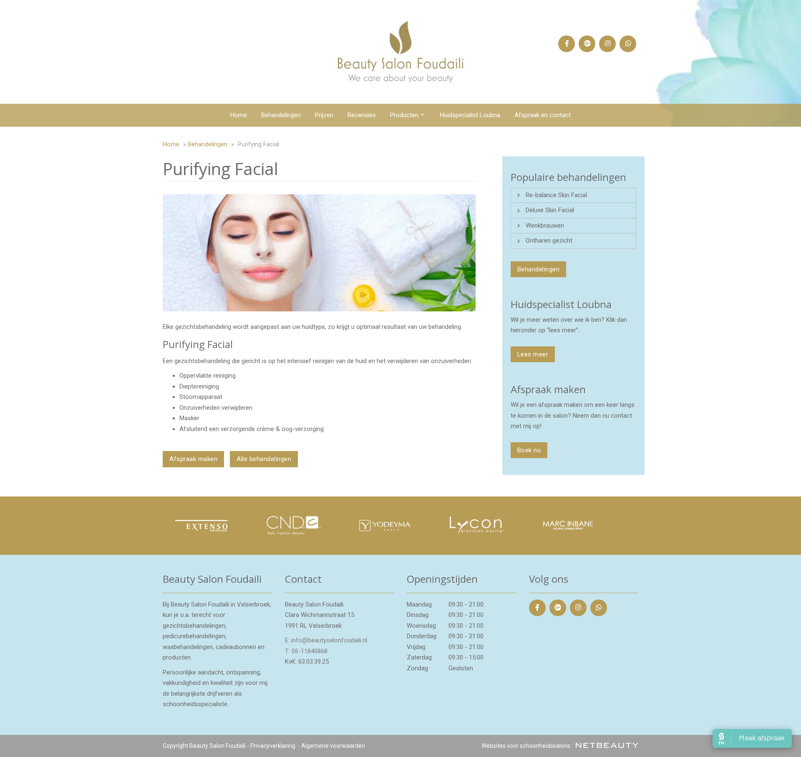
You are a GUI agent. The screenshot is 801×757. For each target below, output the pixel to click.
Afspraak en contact (542, 115)
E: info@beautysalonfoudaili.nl (326, 640)
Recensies (362, 115)
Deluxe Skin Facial (550, 210)
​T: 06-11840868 (306, 651)
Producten (404, 115)
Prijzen (324, 115)
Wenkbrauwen (545, 225)
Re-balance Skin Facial (556, 195)
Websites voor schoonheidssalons (526, 745)
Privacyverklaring (272, 745)
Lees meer (533, 354)
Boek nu (529, 450)
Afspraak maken (193, 459)
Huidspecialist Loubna (470, 115)
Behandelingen (281, 115)
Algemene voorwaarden (333, 745)
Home (238, 115)
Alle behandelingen (264, 459)
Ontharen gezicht (549, 240)
